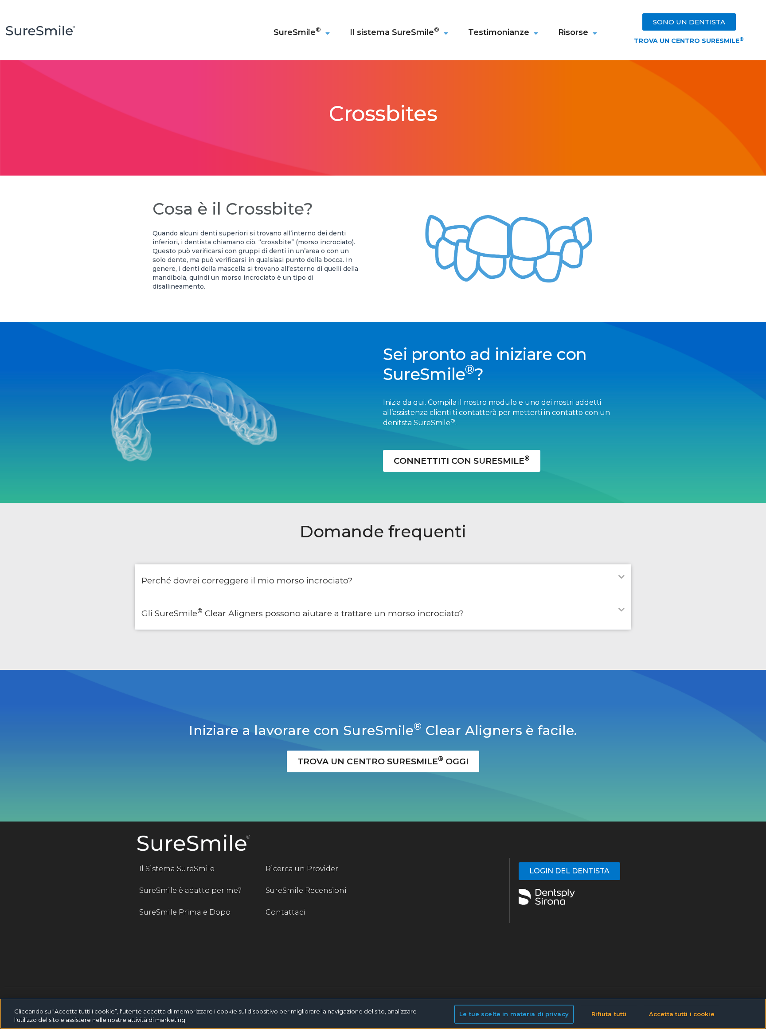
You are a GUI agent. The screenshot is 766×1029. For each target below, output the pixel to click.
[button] (383, 580)
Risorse (573, 32)
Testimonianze (498, 32)
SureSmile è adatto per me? (190, 890)
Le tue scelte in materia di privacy (514, 1013)
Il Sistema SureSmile (177, 869)
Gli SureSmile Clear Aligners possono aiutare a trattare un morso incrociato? (302, 613)
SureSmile (297, 31)
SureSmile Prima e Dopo (185, 912)
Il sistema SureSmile (394, 31)
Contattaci (285, 912)
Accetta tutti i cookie (682, 1013)
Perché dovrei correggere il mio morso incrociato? (247, 580)
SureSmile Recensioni (307, 890)
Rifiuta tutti (609, 1013)
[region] (383, 1013)
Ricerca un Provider (302, 869)
